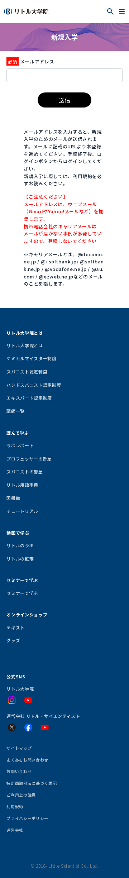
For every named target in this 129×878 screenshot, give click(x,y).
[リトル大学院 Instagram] (11, 700)
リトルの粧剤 (20, 558)
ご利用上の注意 (21, 795)
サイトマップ (19, 748)
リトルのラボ (20, 545)
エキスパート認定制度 (29, 398)
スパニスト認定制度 (26, 371)
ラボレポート (20, 445)
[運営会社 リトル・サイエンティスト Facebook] (28, 727)
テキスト (15, 627)
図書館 (13, 498)
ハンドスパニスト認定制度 (33, 385)
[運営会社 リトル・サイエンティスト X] (11, 727)
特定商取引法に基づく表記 (31, 783)
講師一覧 (15, 411)
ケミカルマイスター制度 (31, 358)
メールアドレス (37, 61)
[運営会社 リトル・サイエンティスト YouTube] (44, 727)
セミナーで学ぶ (22, 593)
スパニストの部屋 (24, 471)
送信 (64, 100)
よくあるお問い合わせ (27, 760)
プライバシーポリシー (27, 818)
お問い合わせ (19, 771)
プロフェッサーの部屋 (29, 458)
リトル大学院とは (24, 345)
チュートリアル (22, 511)
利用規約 (14, 806)
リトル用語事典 (22, 485)
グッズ (13, 640)
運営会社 (14, 830)
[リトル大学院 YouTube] (28, 700)
